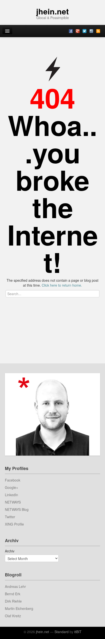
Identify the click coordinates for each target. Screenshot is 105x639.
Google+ (11, 487)
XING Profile (14, 524)
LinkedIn (11, 494)
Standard (61, 631)
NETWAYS (13, 502)
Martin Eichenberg (19, 608)
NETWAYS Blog (17, 509)
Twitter (10, 516)
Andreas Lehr (15, 586)
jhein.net (52, 11)
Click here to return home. (62, 285)
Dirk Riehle (13, 601)
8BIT (78, 631)
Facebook (12, 480)
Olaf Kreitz (13, 615)
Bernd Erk (12, 593)
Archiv (9, 551)
